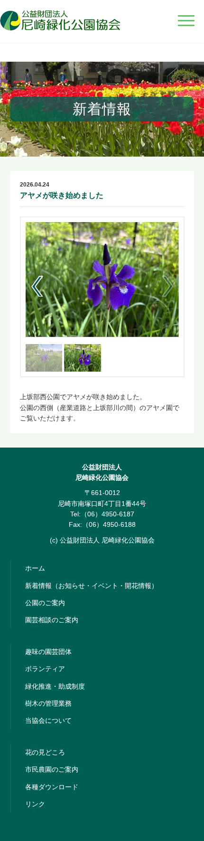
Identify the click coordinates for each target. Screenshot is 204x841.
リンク (35, 804)
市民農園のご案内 (51, 769)
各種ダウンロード (51, 787)
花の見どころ (45, 752)
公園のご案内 (45, 603)
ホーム (35, 568)
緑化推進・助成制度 (55, 686)
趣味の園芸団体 (48, 651)
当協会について (48, 720)
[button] (36, 286)
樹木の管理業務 (48, 703)
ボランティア (45, 669)
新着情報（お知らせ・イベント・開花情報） (91, 585)
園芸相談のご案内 (51, 620)
